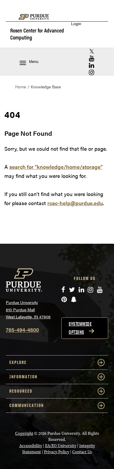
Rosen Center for (37, 33)
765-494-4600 (22, 329)
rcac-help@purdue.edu (75, 203)
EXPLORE (18, 362)
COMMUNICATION (26, 405)
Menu (33, 61)
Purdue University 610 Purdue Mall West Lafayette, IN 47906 (28, 309)
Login (76, 23)
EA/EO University (60, 446)
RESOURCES (20, 391)
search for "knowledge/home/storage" (56, 166)
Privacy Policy (56, 452)
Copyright (24, 433)
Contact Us (82, 452)
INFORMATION (23, 376)
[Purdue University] (36, 19)
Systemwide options (80, 328)
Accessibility (30, 446)
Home (20, 87)
